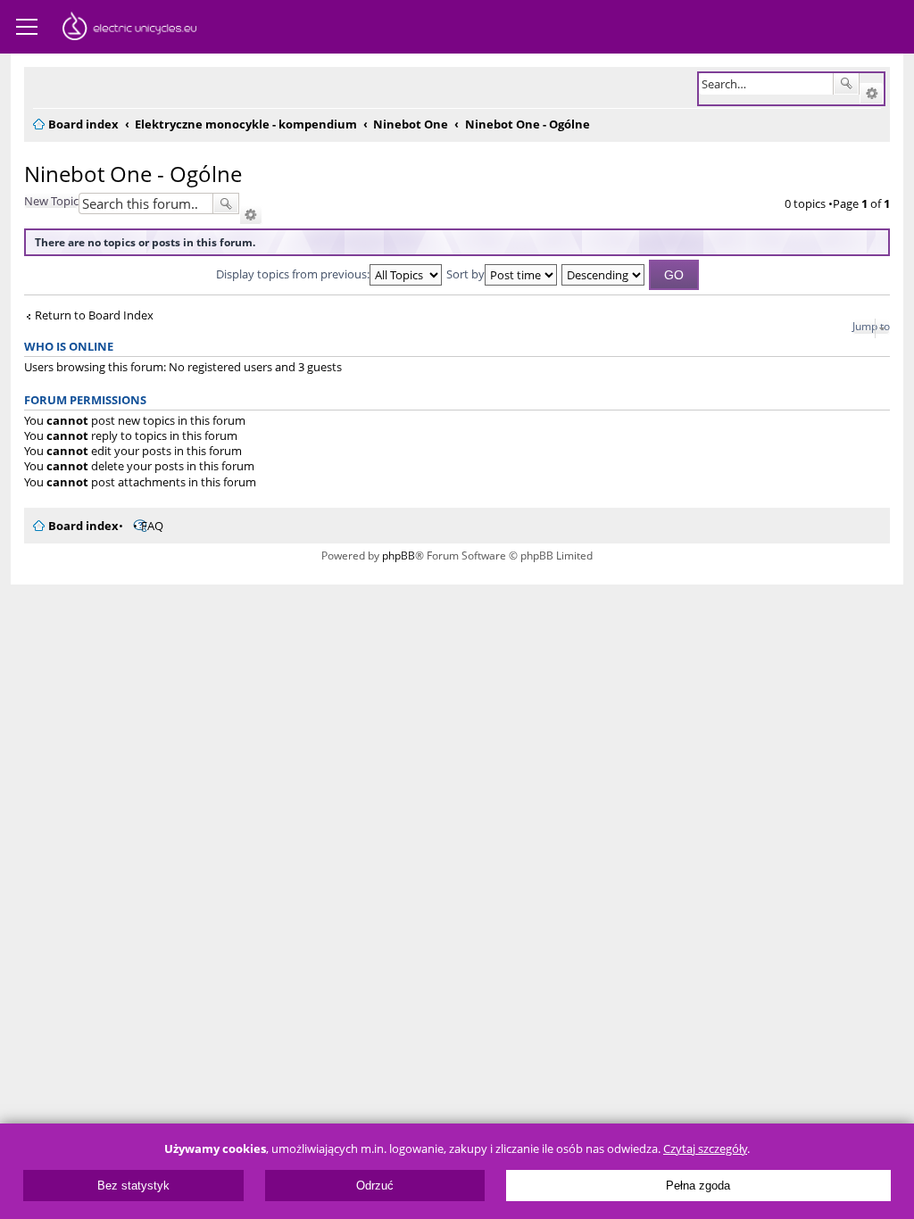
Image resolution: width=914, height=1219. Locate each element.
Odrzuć (375, 1185)
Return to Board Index (94, 315)
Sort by (465, 274)
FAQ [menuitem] (152, 526)
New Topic (51, 201)
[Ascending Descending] (603, 274)
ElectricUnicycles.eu (129, 29)
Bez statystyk (133, 1185)
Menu (27, 27)
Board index (83, 526)
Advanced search (872, 93)
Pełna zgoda (698, 1185)
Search (846, 84)
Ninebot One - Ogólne (133, 173)
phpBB (398, 555)
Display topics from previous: (293, 274)
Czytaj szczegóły (705, 1149)
